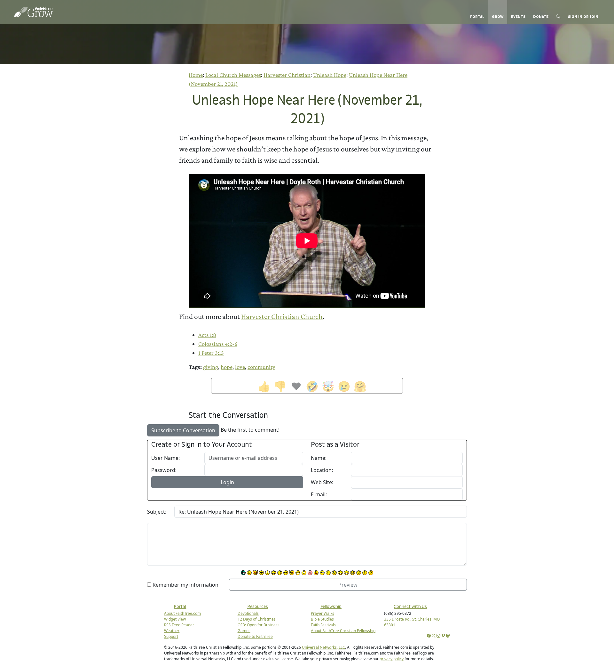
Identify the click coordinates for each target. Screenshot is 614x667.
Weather (171, 630)
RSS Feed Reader (179, 625)
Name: (319, 457)
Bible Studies (322, 619)
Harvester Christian (287, 74)
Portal (477, 16)
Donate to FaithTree (255, 636)
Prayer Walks (322, 613)
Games (244, 630)
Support (171, 636)
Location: (322, 470)
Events (518, 16)
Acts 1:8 (207, 334)
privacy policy (392, 659)
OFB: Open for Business (258, 625)
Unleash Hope (329, 74)
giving (210, 366)
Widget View (175, 619)
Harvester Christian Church (282, 316)
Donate (540, 16)
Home (196, 74)
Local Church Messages (233, 74)
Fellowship (331, 607)
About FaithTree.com (182, 613)
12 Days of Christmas (257, 619)
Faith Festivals (323, 625)
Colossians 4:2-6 (217, 343)
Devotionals (248, 613)
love (240, 366)
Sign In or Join (583, 16)
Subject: (156, 511)
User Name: (165, 457)
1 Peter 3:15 (211, 352)
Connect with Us (410, 607)
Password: (164, 470)
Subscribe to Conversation (183, 430)
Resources (257, 607)
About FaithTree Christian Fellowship (343, 630)
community (261, 366)
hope (226, 366)
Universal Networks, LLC (323, 647)
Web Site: (322, 482)
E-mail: (319, 494)
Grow (497, 16)
